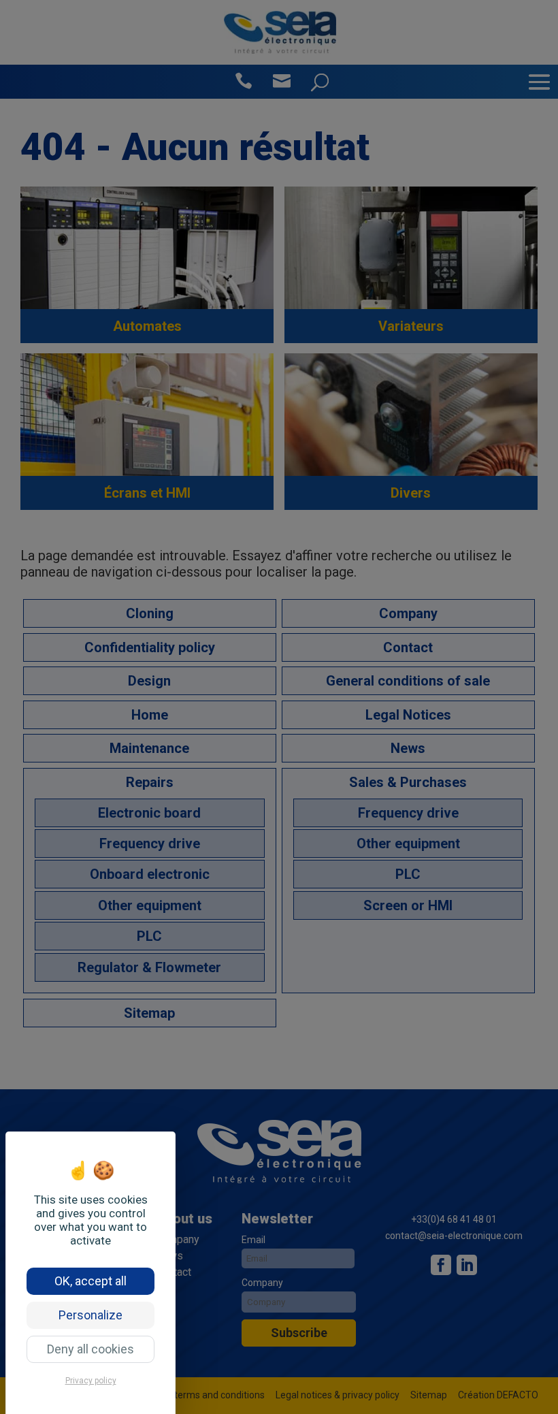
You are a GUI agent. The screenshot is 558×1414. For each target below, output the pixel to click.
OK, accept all (90, 1281)
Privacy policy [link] (90, 1380)
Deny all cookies (90, 1349)
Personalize (90, 1315)
